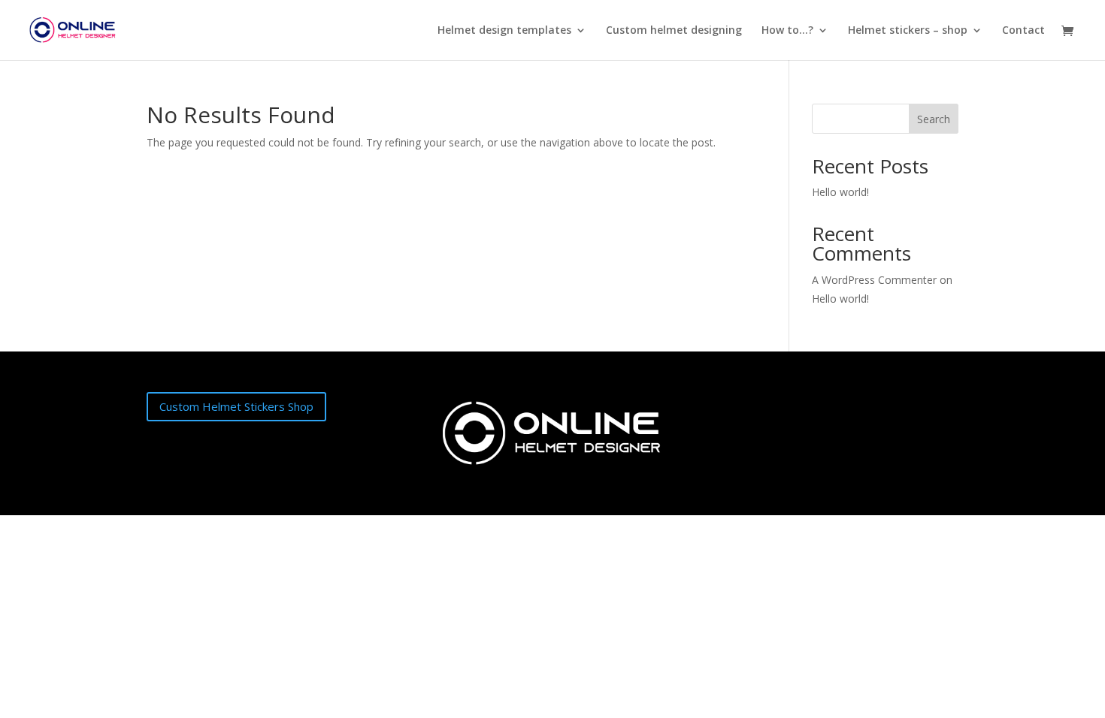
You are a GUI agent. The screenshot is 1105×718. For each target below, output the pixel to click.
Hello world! (840, 192)
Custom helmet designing (674, 31)
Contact (1023, 31)
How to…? (787, 31)
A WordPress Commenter (874, 280)
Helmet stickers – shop (907, 31)
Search (933, 119)
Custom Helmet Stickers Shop (236, 406)
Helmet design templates (504, 31)
